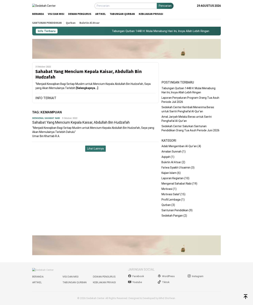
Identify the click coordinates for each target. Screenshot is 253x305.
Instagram (197, 276)
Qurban (166, 204)
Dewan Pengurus (104, 276)
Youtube (137, 282)
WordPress (168, 276)
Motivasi (166, 188)
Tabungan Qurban (74, 282)
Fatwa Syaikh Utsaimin (175, 167)
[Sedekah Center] (44, 5)
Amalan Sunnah (171, 151)
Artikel (37, 282)
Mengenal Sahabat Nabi (46, 118)
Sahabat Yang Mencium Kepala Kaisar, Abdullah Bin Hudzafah (88, 74)
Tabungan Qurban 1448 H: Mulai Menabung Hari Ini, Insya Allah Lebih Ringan (156, 31)
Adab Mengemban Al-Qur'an (179, 146)
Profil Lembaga (170, 199)
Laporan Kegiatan (172, 178)
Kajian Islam (169, 172)
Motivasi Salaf (170, 194)
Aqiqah (165, 156)
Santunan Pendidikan (174, 210)
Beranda (37, 276)
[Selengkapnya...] (87, 88)
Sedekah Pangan (172, 215)
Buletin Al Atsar (171, 162)
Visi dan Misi (70, 276)
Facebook (138, 276)
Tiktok (166, 282)
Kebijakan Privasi (104, 282)
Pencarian (165, 5)
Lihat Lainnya (95, 148)
